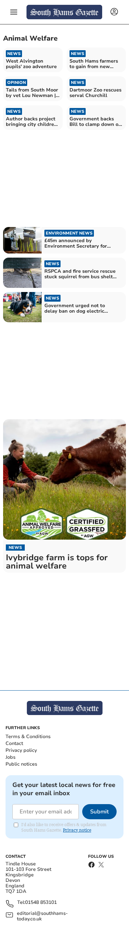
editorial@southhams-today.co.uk (42, 916)
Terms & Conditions (28, 736)
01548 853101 (41, 903)
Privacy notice (77, 830)
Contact (14, 743)
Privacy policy (21, 750)
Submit (99, 811)
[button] (14, 12)
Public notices (21, 764)
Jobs (10, 757)
